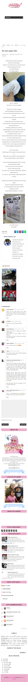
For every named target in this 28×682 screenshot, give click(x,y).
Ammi (8, 351)
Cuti (26, 638)
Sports (15, 641)
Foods (3, 640)
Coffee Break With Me (8, 595)
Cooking (22, 638)
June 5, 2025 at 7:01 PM (19, 329)
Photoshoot (3, 641)
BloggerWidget (24, 628)
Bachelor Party (20, 636)
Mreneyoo (5, 598)
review (12, 645)
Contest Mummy (16, 638)
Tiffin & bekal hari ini (13, 546)
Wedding (24, 641)
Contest (10, 638)
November (6, 664)
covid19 (18, 643)
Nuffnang (19, 640)
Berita (25, 636)
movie (22, 643)
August (5, 669)
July (5, 670)
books (14, 643)
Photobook (24, 640)
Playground (10, 641)
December (6, 662)
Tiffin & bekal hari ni (13, 537)
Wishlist (10, 643)
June (5, 672)
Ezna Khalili (9, 624)
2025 (4, 660)
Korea (7, 640)
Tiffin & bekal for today (13, 554)
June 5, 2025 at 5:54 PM (16, 321)
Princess (4, 56)
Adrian (3, 636)
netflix (6, 645)
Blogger (6, 638)
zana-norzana (10, 329)
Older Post (23, 424)
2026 (4, 659)
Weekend (4, 643)
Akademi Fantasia (9, 636)
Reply (8, 325)
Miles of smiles (6, 585)
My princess (11, 563)
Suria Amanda (10, 309)
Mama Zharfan (10, 343)
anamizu (9, 321)
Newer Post (5, 424)
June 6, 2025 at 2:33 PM (14, 351)
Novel (14, 640)
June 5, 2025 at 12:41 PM (19, 309)
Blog (2, 638)
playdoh (9, 645)
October (6, 665)
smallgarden (17, 645)
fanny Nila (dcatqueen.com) (13, 360)
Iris (21, 54)
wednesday (22, 645)
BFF (15, 636)
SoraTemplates (11, 677)
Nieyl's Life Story (7, 592)
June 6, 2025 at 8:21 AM (19, 343)
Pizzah (8, 607)
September (6, 667)
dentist (18, 54)
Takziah (19, 641)
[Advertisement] (14, 33)
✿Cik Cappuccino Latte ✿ (13, 390)
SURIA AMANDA (6, 588)
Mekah (11, 640)
